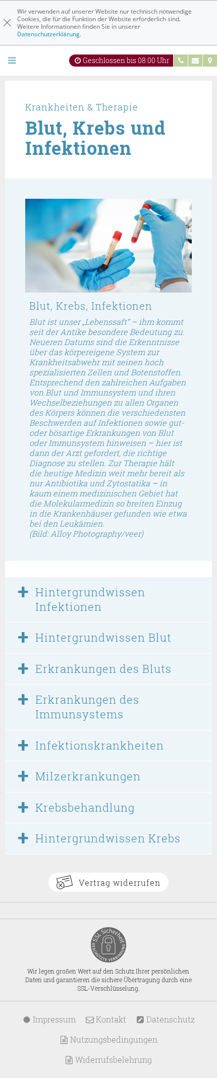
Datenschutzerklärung (48, 34)
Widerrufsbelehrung (112, 1059)
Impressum (53, 1019)
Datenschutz (169, 1019)
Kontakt (110, 1019)
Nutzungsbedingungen (112, 1039)
